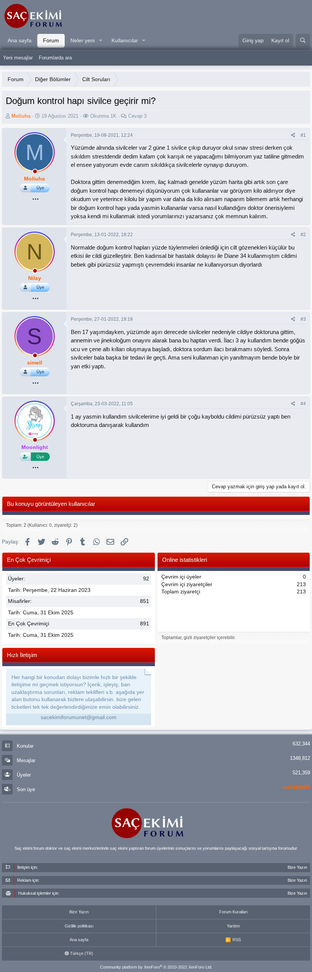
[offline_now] (35, 172)
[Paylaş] (293, 135)
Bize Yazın (79, 912)
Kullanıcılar (124, 40)
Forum (51, 40)
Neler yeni (82, 40)
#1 (303, 135)
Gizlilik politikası (79, 926)
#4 (303, 403)
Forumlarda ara (55, 58)
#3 (303, 319)
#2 (303, 234)
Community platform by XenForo (156, 967)
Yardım (233, 926)
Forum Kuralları (233, 912)
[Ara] (303, 41)
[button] (101, 41)
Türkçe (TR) (81, 953)
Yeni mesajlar (18, 58)
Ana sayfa (20, 40)
